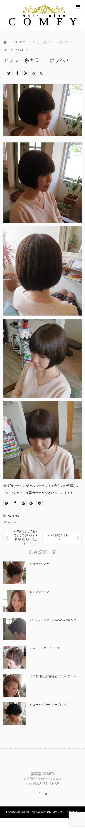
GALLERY (8, 50)
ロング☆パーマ (39, 592)
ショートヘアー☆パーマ (45, 648)
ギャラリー (15, 523)
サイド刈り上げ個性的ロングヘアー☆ (53, 676)
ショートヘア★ (39, 564)
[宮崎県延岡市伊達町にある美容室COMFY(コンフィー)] (42, 15)
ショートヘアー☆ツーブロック (49, 704)
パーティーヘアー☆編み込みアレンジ (53, 620)
